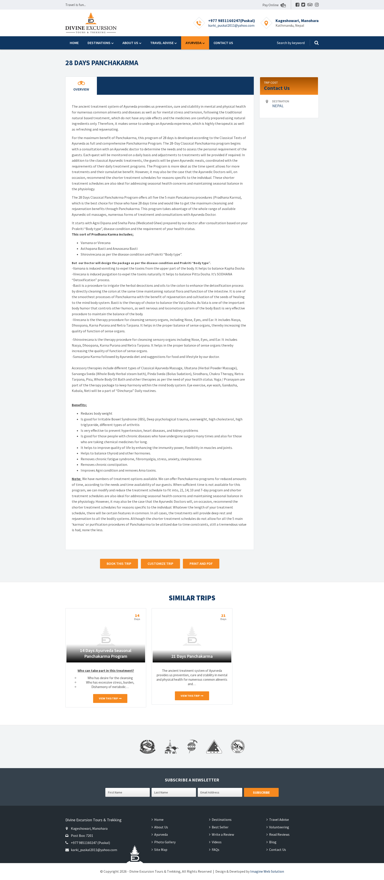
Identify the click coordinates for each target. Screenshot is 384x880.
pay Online (270, 5)
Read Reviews (279, 834)
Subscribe (261, 792)
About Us (130, 42)
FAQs (215, 849)
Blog (272, 842)
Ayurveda (194, 42)
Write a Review (223, 834)
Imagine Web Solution (267, 871)
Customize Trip (160, 563)
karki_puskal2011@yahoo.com (231, 25)
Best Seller (220, 827)
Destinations (99, 42)
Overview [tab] (81, 89)
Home (74, 42)
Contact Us (223, 42)
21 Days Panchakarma (192, 656)
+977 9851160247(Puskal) (231, 20)
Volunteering (279, 827)
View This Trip (108, 698)
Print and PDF (201, 563)
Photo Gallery (165, 842)
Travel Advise (162, 42)
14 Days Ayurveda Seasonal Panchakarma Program (105, 653)
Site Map (160, 849)
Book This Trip (119, 563)
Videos (217, 842)
